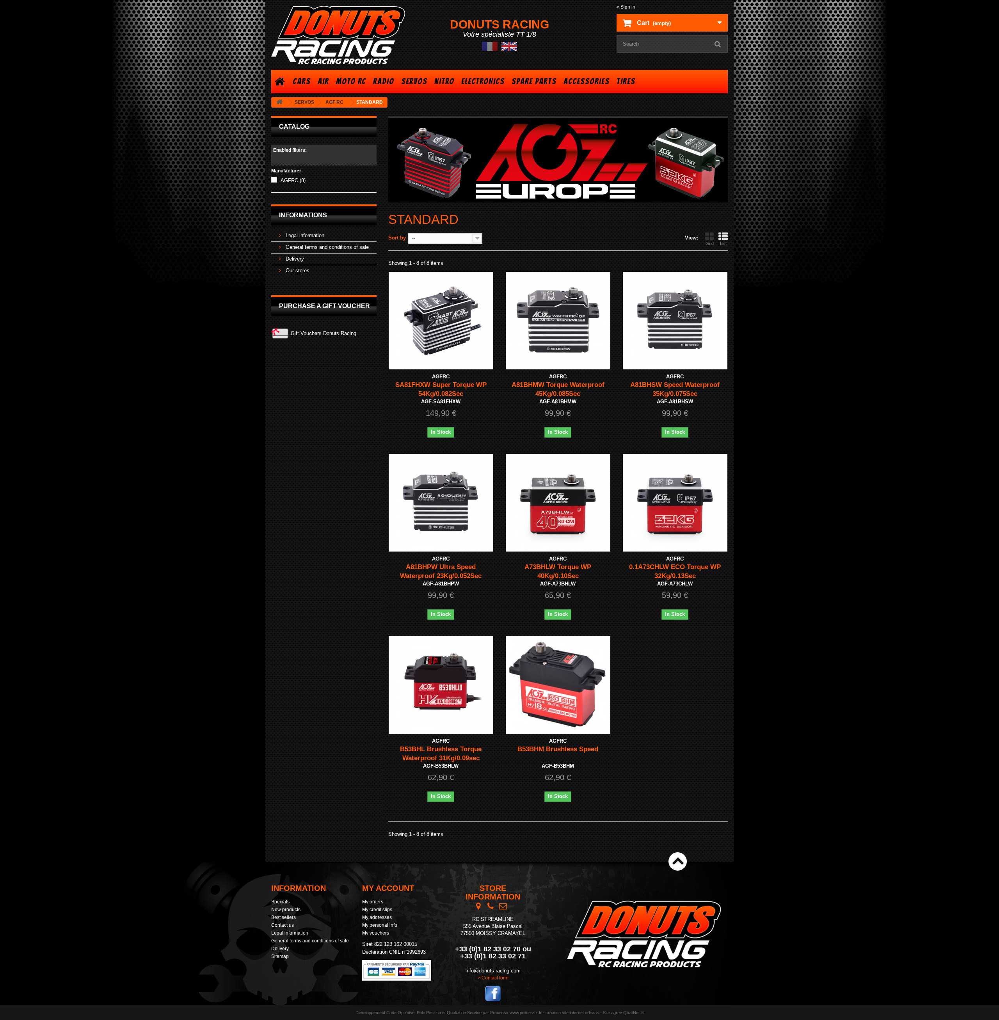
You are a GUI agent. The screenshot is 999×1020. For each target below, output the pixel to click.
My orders (372, 902)
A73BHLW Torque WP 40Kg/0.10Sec (557, 571)
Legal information (304, 235)
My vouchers (375, 933)
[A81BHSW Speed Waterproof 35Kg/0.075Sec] (675, 320)
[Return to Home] (279, 102)
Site (606, 1012)
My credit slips (377, 909)
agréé (616, 1012)
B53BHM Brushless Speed (557, 749)
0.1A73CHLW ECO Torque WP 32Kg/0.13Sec (675, 571)
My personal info (379, 925)
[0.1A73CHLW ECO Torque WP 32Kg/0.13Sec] (675, 503)
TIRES (626, 81)
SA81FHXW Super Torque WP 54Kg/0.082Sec (441, 389)
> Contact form (493, 978)
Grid (710, 243)
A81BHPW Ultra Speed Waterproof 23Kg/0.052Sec (441, 571)
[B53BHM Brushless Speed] (558, 685)
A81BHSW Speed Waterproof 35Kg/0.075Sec (675, 389)
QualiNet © (633, 1012)
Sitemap (280, 956)
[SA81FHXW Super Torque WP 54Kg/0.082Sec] (441, 320)
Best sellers (283, 917)
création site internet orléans (572, 1012)
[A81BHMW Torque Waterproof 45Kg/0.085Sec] (558, 320)
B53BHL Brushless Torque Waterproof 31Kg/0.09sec (441, 753)
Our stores (296, 270)
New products (285, 909)
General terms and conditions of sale (326, 247)
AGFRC (293, 180)
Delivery (294, 259)
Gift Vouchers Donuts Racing (323, 333)
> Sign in (626, 7)
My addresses (377, 917)
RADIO (383, 81)
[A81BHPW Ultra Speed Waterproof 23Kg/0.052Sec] (441, 503)
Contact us (282, 925)
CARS (302, 81)
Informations (303, 215)
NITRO (444, 81)
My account (388, 888)
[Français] (490, 46)
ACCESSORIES (586, 81)
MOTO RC (351, 81)
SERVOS (414, 81)
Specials (280, 902)
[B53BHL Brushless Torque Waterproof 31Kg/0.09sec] (441, 685)
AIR (323, 81)
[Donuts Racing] (343, 35)
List (723, 243)
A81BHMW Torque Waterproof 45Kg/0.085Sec (558, 389)
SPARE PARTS (534, 81)
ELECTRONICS (483, 81)
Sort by (397, 238)
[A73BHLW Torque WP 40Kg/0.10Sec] (558, 503)
